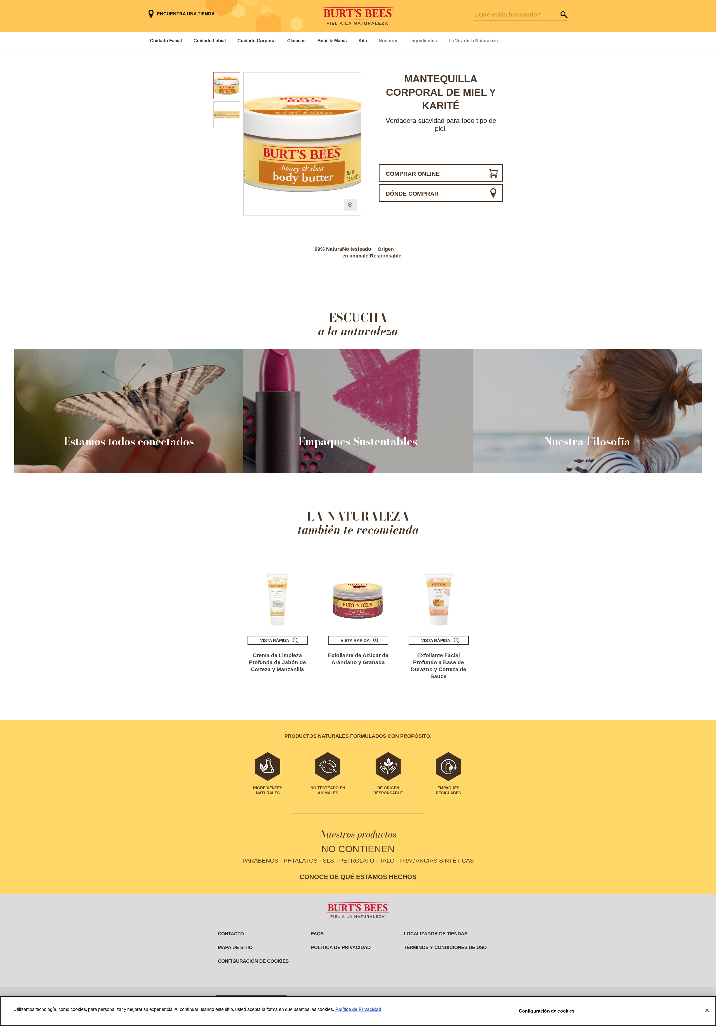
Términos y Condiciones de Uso (445, 947)
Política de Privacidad (358, 1009)
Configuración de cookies (253, 961)
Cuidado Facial (166, 40)
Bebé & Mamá (332, 40)
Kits (363, 40)
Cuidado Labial (210, 40)
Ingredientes (423, 40)
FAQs (317, 933)
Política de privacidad (341, 947)
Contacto (231, 933)
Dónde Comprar (412, 193)
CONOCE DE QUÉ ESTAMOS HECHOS (358, 876)
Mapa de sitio (235, 947)
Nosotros (389, 40)
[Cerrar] (707, 1010)
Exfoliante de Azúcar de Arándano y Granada (358, 658)
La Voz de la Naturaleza (473, 40)
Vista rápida (274, 640)
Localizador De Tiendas (435, 933)
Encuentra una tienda (186, 13)
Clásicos (296, 40)
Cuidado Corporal (256, 40)
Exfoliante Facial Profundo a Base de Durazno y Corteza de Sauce (438, 665)
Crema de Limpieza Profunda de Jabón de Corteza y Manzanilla (277, 662)
